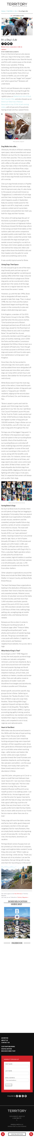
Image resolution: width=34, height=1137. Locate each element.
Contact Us (5, 1042)
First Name (8, 1064)
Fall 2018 (10, 11)
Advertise (4, 1038)
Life (15, 11)
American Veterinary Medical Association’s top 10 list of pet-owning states (15, 104)
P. (13, 1118)
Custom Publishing (8, 1046)
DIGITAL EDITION (17, 1134)
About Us (4, 1040)
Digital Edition (6, 1049)
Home (3, 11)
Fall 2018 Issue (18, 893)
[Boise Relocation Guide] (17, 938)
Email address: (10, 1077)
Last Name (8, 1071)
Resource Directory (8, 1051)
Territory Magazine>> (23, 897)
